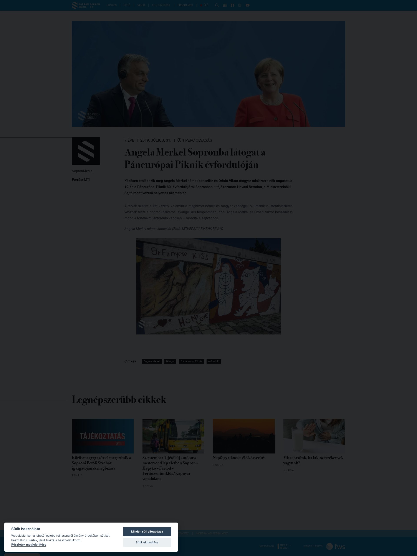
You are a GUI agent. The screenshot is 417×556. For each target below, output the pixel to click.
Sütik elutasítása (147, 542)
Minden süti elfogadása (147, 531)
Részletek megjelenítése (28, 544)
